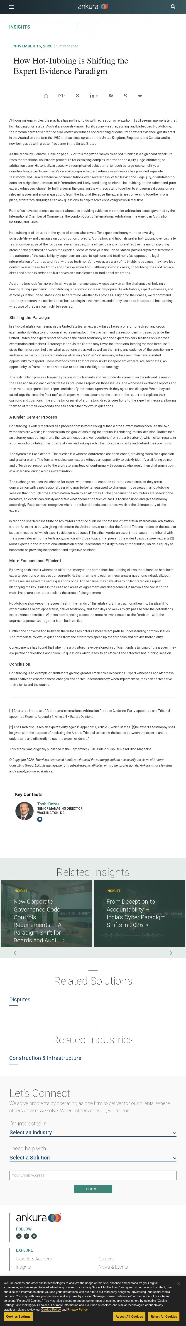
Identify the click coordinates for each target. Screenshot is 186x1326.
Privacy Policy (77, 1309)
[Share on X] (77, 95)
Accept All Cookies (129, 1316)
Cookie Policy (51, 1309)
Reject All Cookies (164, 1316)
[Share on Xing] (125, 95)
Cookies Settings (18, 1316)
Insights (23, 1267)
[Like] (46, 95)
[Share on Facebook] (111, 95)
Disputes (19, 999)
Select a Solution (30, 1157)
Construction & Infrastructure (45, 1058)
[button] (11, 7)
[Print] (140, 95)
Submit (93, 1189)
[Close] (179, 1284)
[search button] (173, 7)
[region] (93, 1301)
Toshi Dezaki (48, 804)
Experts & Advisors (34, 1259)
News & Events (113, 1267)
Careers (106, 1259)
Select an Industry (31, 1132)
